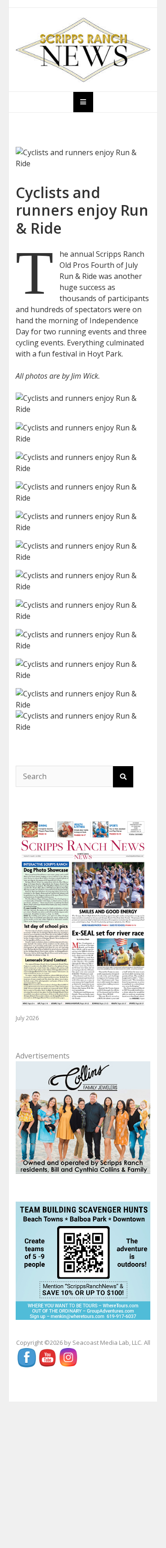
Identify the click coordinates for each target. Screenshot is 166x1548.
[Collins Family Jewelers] (83, 1117)
